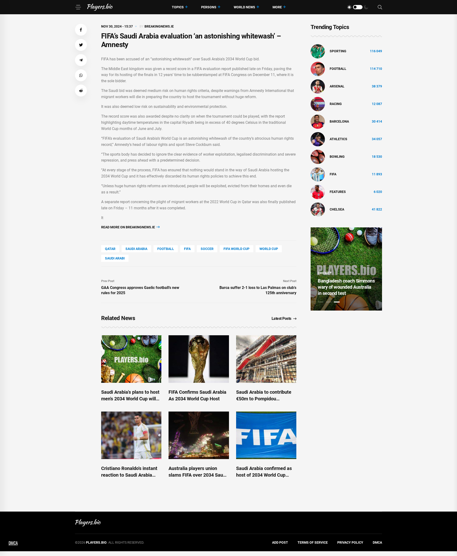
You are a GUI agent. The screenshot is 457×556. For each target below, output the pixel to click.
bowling (337, 156)
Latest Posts (281, 318)
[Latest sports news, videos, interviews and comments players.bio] (100, 7)
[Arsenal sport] (318, 86)
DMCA (377, 542)
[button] (81, 30)
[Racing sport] (318, 104)
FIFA (187, 249)
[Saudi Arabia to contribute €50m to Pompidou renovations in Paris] (266, 359)
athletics (338, 139)
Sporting (338, 51)
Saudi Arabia (136, 249)
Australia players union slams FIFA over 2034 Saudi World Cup (198, 474)
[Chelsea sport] (318, 209)
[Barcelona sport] (318, 121)
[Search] (380, 7)
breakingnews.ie (159, 26)
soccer (207, 249)
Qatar (110, 249)
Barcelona (339, 121)
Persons (208, 7)
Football (165, 249)
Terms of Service (313, 542)
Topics (178, 7)
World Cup (268, 249)
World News (244, 7)
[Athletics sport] (318, 139)
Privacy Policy (350, 542)
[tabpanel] (346, 269)
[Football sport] (318, 69)
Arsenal (337, 86)
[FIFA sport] (318, 174)
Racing (336, 104)
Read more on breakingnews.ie (128, 227)
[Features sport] (318, 192)
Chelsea (337, 209)
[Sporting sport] (318, 51)
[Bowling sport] (318, 156)
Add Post (280, 542)
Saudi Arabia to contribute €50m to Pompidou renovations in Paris (263, 398)
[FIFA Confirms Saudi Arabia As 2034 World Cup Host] (199, 359)
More (277, 7)
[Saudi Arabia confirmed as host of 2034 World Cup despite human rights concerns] (266, 435)
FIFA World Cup (236, 249)
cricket (324, 273)
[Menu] (78, 7)
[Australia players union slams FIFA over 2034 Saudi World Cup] (199, 435)
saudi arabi (115, 258)
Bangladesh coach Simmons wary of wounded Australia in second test (346, 287)
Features (338, 192)
